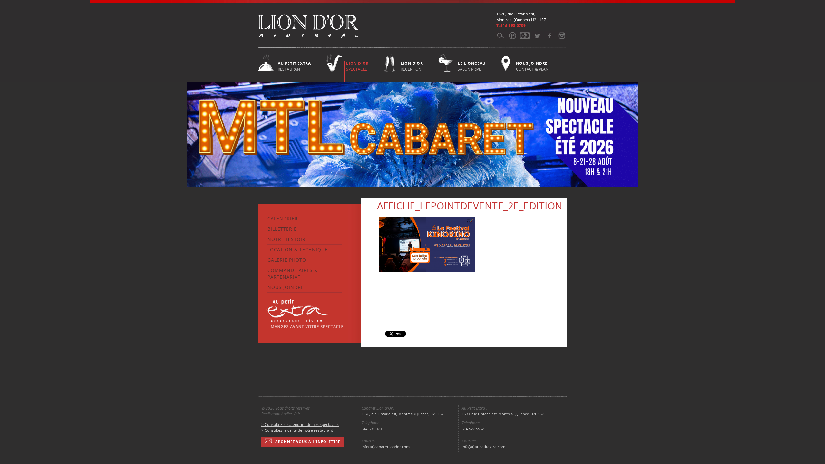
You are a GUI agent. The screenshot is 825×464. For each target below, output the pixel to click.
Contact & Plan (532, 66)
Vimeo (549, 35)
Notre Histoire (287, 239)
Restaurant (294, 66)
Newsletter (524, 35)
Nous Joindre (285, 287)
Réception (412, 66)
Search (500, 35)
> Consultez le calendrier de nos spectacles (300, 424)
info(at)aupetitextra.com (483, 447)
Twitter (537, 35)
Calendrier (282, 219)
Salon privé (472, 66)
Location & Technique (297, 250)
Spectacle (357, 66)
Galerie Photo (286, 260)
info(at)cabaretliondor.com (386, 447)
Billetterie (282, 229)
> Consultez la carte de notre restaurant (297, 430)
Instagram (561, 35)
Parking (512, 35)
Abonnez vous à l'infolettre (307, 441)
